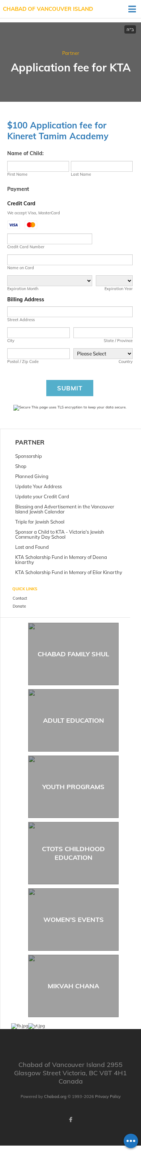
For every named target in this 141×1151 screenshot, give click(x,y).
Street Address (21, 319)
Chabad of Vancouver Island (48, 8)
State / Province (118, 340)
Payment (18, 189)
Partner (70, 53)
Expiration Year (118, 288)
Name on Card (20, 267)
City (10, 340)
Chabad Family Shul (73, 654)
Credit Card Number (25, 246)
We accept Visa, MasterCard (33, 212)
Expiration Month (22, 288)
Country (126, 361)
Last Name (81, 174)
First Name (17, 174)
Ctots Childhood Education (73, 853)
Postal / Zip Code (23, 361)
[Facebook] (70, 1119)
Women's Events (73, 919)
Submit (69, 388)
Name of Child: (25, 153)
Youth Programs (73, 787)
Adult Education (73, 720)
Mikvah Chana (73, 986)
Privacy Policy (108, 1096)
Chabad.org (55, 1096)
